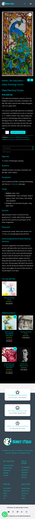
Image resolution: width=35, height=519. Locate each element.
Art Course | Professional (14, 139)
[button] (30, 14)
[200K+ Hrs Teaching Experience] (17, 423)
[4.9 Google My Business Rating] (17, 392)
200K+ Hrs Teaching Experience (17, 426)
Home (5, 80)
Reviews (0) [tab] (6, 152)
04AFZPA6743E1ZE (25, 516)
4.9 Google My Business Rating (17, 395)
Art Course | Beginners (15, 137)
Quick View (9, 294)
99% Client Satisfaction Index (17, 411)
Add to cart (18, 132)
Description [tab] (7, 148)
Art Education (16, 80)
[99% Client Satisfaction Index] (17, 408)
